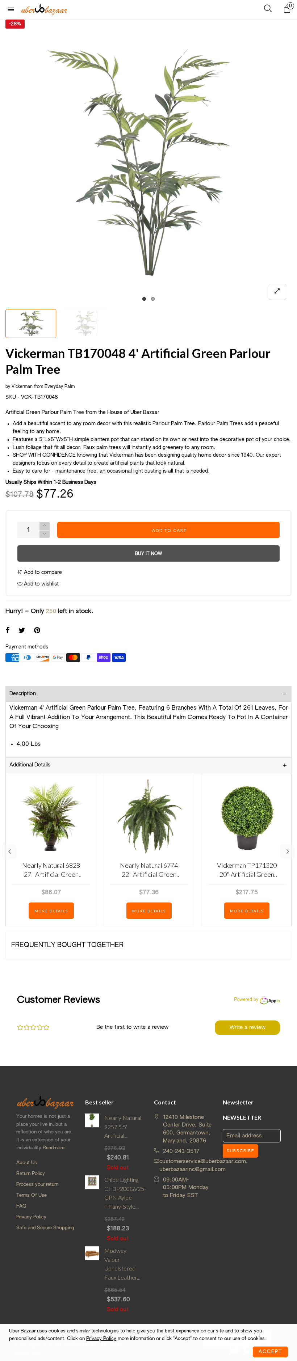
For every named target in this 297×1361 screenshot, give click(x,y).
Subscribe (240, 1151)
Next (287, 852)
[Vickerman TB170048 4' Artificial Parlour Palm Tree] (85, 323)
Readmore (53, 1148)
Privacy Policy (31, 1217)
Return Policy (30, 1173)
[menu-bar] (13, 10)
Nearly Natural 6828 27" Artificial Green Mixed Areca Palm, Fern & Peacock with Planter (51, 870)
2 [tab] (153, 299)
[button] (44, 534)
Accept (270, 1351)
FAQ (21, 1206)
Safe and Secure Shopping (45, 1228)
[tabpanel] (148, 162)
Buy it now (148, 554)
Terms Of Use (31, 1195)
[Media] (277, 292)
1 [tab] (144, 299)
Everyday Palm (60, 387)
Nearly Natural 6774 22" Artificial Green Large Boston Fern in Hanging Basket (149, 870)
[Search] (267, 9)
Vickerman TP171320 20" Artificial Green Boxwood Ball (247, 870)
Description (22, 693)
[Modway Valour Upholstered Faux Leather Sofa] (92, 1280)
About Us (26, 1163)
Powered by (246, 1000)
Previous (9, 852)
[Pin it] (37, 631)
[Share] (7, 631)
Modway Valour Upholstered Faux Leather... (122, 1264)
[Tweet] (21, 631)
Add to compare (42, 572)
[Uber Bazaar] (44, 9)
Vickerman (22, 387)
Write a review (247, 1027)
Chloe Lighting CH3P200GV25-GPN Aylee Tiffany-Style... (123, 1193)
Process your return (37, 1184)
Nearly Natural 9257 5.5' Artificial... (122, 1126)
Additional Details (29, 765)
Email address (244, 1135)
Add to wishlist (40, 584)
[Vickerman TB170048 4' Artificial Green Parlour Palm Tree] (148, 162)
